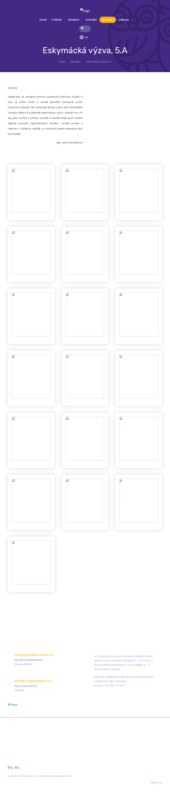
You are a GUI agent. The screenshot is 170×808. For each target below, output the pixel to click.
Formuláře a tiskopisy (107, 738)
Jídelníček (100, 742)
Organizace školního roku (34, 756)
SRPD (97, 751)
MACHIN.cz (66, 776)
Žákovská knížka (29, 738)
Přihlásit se (156, 782)
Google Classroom (30, 751)
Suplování (25, 742)
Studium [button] (73, 20)
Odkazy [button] (124, 20)
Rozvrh (23, 747)
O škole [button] (56, 20)
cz (86, 37)
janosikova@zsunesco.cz (32, 681)
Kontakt (91, 20)
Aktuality (108, 20)
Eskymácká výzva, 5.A (98, 61)
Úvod (43, 20)
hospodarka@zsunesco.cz (33, 655)
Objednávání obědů (106, 747)
